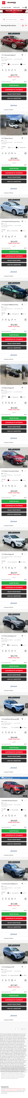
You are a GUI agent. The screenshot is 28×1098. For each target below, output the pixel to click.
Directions (16, 7)
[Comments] (25, 70)
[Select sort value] (25, 25)
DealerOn (12, 1088)
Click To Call (14, 85)
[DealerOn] (5, 1086)
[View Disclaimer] (15, 70)
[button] (6, 7)
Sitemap (16, 1088)
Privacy (20, 1088)
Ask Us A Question (14, 98)
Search (22, 19)
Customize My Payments (14, 90)
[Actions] (25, 55)
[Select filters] (23, 25)
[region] (14, 81)
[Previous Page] (15, 1029)
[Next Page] (18, 1029)
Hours (15, 1090)
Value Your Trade (14, 94)
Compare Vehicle (8, 109)
